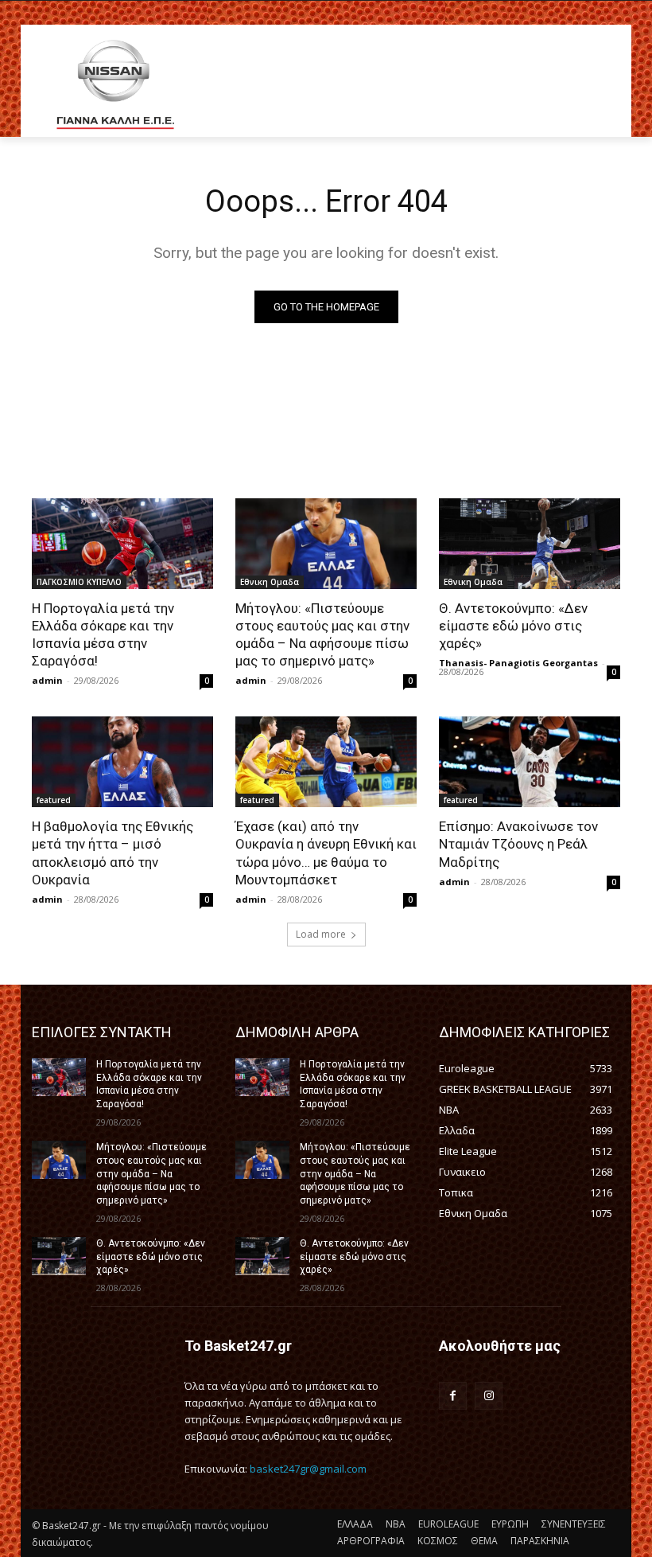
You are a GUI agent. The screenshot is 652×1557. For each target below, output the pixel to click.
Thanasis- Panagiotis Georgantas (518, 663)
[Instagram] (489, 1396)
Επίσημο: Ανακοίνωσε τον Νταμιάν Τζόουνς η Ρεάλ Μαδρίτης (518, 843)
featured (54, 800)
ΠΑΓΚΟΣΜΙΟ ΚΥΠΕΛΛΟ (79, 581)
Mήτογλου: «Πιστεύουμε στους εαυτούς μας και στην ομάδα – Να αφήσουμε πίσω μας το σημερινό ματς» (322, 634)
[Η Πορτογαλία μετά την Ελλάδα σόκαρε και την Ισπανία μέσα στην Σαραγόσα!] (122, 543)
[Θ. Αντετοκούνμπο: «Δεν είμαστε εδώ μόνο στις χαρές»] (529, 543)
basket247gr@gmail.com (308, 1468)
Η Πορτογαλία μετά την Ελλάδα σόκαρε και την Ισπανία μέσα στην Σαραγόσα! (103, 634)
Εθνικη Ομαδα (269, 581)
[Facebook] (453, 1396)
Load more (321, 934)
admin (47, 680)
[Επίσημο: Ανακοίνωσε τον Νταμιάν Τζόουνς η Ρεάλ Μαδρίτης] (529, 761)
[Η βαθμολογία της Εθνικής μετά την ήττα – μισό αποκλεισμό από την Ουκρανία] (122, 761)
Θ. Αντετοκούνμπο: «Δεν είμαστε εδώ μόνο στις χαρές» (513, 625)
